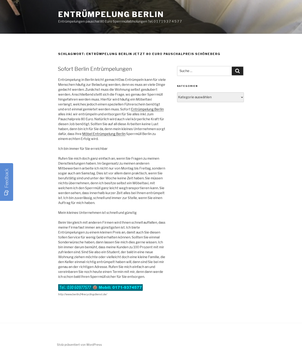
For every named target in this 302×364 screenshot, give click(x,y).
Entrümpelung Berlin (111, 14)
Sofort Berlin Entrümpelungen (95, 69)
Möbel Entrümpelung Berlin (104, 134)
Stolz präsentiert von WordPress (79, 344)
